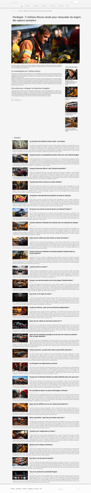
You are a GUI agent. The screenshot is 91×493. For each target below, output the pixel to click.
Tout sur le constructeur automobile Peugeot (43, 472)
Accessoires (44, 5)
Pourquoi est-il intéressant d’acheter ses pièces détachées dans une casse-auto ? (54, 377)
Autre (67, 5)
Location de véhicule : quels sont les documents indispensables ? (49, 307)
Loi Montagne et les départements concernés (43, 363)
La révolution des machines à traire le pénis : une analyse (47, 141)
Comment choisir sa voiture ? (38, 267)
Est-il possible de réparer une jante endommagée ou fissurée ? (48, 390)
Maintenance (52, 5)
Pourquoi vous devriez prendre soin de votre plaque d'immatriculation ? (51, 280)
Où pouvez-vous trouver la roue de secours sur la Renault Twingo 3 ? (50, 209)
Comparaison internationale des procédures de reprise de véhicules (50, 195)
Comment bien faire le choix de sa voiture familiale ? (45, 182)
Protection (27, 5)
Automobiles (36, 5)
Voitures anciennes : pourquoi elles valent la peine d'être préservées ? (51, 350)
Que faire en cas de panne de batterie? (41, 458)
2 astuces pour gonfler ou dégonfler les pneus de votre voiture (71, 130)
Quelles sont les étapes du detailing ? (71, 99)
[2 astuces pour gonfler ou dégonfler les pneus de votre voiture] (71, 122)
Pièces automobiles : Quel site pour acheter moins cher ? (47, 417)
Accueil (12, 10)
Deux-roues (61, 5)
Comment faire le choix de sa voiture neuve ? (71, 114)
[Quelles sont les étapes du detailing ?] (71, 91)
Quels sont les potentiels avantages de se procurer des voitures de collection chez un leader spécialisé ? (53, 335)
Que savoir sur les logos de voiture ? (40, 294)
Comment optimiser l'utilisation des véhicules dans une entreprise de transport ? (53, 223)
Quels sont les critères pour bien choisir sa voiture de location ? (49, 238)
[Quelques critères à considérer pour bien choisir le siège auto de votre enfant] (71, 74)
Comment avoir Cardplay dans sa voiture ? (42, 431)
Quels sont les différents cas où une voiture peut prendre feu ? (48, 404)
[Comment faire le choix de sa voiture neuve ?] (71, 106)
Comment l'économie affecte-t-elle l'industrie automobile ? (47, 168)
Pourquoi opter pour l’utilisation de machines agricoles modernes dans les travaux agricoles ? (52, 252)
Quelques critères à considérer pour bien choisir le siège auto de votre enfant (71, 82)
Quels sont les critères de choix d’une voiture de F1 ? (45, 321)
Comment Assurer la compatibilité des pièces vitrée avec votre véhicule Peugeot (54, 155)
